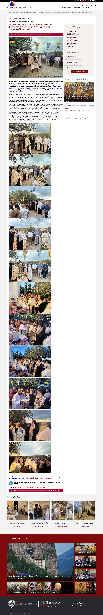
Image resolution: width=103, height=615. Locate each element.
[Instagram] (85, 5)
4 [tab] (72, 67)
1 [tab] (67, 67)
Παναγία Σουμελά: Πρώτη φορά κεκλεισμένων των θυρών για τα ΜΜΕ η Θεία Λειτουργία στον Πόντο (38, 577)
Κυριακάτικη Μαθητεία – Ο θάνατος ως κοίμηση (62, 591)
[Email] (58, 34)
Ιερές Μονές (20, 573)
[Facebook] (81, 5)
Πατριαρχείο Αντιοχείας (81, 562)
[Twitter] (90, 5)
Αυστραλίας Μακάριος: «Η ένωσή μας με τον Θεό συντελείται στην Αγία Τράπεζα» (39, 591)
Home (9, 12)
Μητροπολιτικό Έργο (17, 12)
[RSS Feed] (94, 5)
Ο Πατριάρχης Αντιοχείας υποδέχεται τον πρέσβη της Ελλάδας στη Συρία (83, 565)
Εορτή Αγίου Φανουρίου (21, 487)
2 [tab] (69, 67)
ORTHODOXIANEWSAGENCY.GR (17, 478)
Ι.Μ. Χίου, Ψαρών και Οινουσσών (15, 589)
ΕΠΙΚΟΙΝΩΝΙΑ (86, 7)
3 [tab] (71, 67)
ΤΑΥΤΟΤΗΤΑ (77, 7)
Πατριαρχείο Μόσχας (81, 549)
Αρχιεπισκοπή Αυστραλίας (36, 589)
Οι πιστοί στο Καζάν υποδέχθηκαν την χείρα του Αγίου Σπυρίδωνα (85, 552)
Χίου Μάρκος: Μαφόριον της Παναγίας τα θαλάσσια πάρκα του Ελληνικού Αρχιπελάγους (17, 591)
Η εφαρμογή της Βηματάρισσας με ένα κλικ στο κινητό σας (85, 591)
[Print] (55, 34)
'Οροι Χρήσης (29, 613)
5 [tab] (74, 67)
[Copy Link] (53, 34)
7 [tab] (78, 67)
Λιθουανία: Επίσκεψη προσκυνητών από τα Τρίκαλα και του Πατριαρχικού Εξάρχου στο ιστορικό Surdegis (85, 578)
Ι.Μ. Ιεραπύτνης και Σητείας (30, 12)
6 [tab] (76, 67)
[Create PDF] (60, 34)
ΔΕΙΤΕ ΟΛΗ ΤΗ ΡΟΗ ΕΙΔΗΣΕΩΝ (79, 71)
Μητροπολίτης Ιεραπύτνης (37, 487)
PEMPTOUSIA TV (56, 589)
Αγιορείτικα (78, 589)
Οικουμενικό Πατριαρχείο (82, 575)
